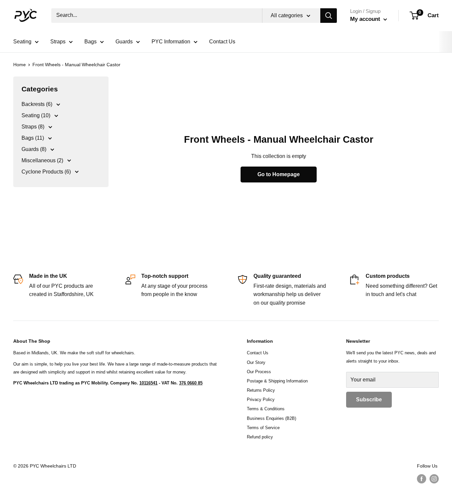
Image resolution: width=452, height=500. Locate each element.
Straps (58, 41)
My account (366, 19)
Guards (124, 41)
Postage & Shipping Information (277, 380)
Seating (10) (37, 115)
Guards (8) (35, 149)
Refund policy (260, 436)
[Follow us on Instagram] (434, 478)
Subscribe (369, 399)
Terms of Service (263, 427)
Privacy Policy (261, 399)
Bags (90, 41)
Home (19, 64)
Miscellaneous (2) (43, 160)
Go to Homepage (278, 174)
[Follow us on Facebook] (421, 478)
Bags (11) (33, 138)
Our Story (256, 362)
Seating (22, 41)
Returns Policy (261, 390)
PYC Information (171, 41)
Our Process (259, 371)
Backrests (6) (38, 104)
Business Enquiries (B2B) (271, 418)
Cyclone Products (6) (47, 172)
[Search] (328, 15)
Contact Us (222, 41)
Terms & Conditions (266, 408)
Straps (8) (34, 126)
